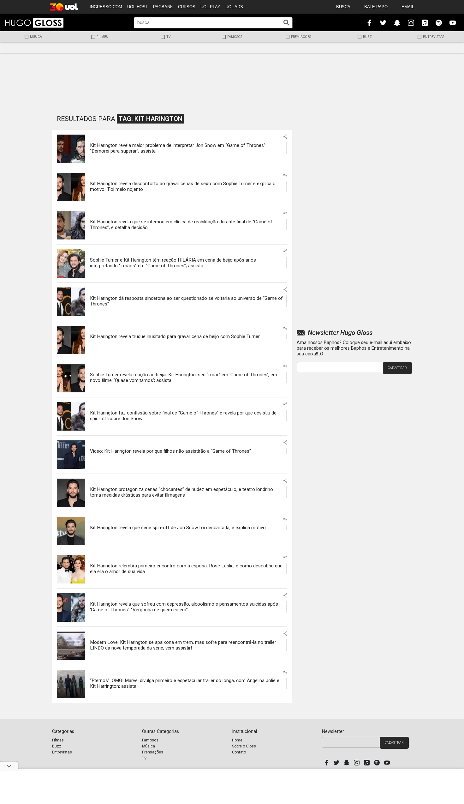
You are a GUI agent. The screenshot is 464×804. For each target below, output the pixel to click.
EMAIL (408, 6)
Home (237, 740)
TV (168, 37)
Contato (239, 752)
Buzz (367, 37)
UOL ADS (234, 6)
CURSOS (186, 6)
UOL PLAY (210, 6)
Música (36, 37)
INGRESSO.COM (106, 6)
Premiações (301, 37)
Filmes (102, 37)
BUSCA (343, 6)
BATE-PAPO (376, 6)
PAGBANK (163, 6)
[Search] (286, 22)
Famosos (234, 37)
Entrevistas (433, 37)
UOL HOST (137, 6)
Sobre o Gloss (244, 746)
